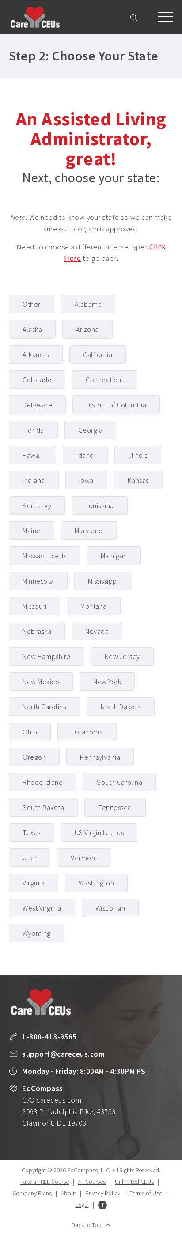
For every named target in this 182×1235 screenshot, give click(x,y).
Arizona (87, 329)
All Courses (92, 1182)
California (97, 354)
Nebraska (37, 631)
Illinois (138, 455)
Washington (96, 882)
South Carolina (119, 782)
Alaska (32, 329)
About (68, 1193)
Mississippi (103, 580)
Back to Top (87, 1225)
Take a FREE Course (44, 1182)
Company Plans (32, 1193)
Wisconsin (110, 908)
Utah (30, 857)
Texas (32, 832)
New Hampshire (47, 656)
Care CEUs (35, 17)
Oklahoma (87, 731)
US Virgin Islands (99, 832)
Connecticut (105, 379)
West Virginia (42, 908)
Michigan (114, 555)
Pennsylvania (100, 757)
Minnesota (38, 580)
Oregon (34, 757)
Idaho (85, 455)
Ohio (30, 731)
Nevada (97, 631)
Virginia (34, 882)
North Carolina (45, 706)
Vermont (84, 857)
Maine (32, 530)
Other (32, 304)
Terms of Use (145, 1193)
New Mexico (41, 681)
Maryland (89, 530)
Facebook (102, 1205)
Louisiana (99, 505)
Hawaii (32, 455)
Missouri (34, 606)
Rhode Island (43, 782)
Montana (93, 606)
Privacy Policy (102, 1193)
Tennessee (115, 807)
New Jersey (122, 656)
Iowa (86, 480)
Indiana (34, 480)
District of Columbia (116, 404)
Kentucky (37, 505)
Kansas (138, 480)
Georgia (90, 429)
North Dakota (121, 706)
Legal (82, 1205)
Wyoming (37, 933)
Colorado (37, 379)
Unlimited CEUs (134, 1182)
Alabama (88, 304)
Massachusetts (45, 555)
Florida (33, 429)
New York (107, 681)
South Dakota (43, 807)
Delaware (37, 404)
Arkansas (36, 354)
